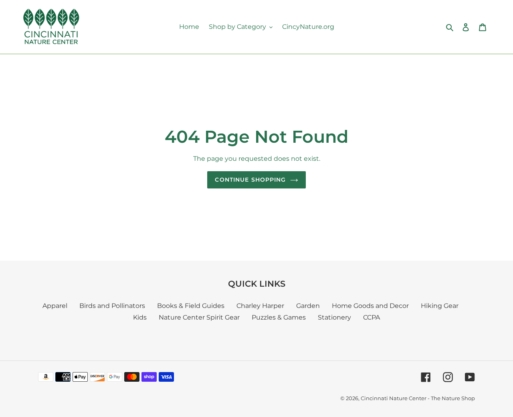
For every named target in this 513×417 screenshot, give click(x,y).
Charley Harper (260, 306)
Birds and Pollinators (112, 306)
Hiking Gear (439, 306)
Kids (140, 317)
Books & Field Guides (190, 306)
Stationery (334, 317)
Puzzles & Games (279, 317)
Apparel (54, 306)
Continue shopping (250, 179)
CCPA (371, 317)
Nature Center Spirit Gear (199, 317)
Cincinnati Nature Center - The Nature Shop (418, 398)
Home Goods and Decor (370, 306)
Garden (308, 306)
